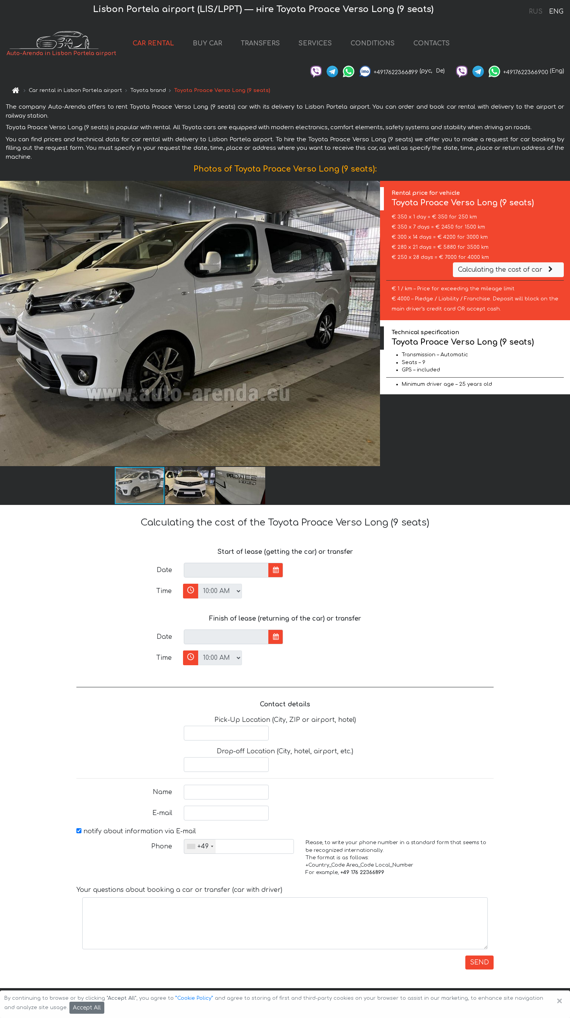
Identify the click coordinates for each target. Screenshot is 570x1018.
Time (164, 591)
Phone (161, 846)
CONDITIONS (373, 43)
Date (164, 570)
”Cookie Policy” (194, 998)
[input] (226, 570)
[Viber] (316, 71)
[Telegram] (332, 71)
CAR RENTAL (153, 43)
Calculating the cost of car (501, 269)
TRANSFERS (260, 43)
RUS (535, 11)
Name (162, 792)
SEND (479, 962)
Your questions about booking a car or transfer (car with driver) (179, 889)
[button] (190, 485)
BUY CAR (207, 43)
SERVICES (315, 43)
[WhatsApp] (348, 71)
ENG (556, 11)
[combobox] (200, 846)
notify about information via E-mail (138, 831)
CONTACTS (431, 43)
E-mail (162, 813)
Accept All (87, 1008)
